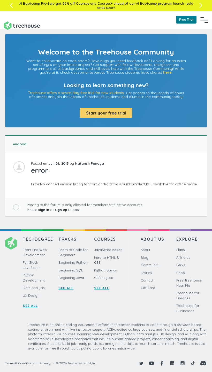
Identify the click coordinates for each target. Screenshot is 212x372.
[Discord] (203, 363)
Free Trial (186, 19)
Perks (180, 265)
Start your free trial (106, 113)
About (145, 250)
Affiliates (183, 257)
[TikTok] (192, 363)
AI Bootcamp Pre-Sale (37, 3)
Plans (180, 250)
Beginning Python (73, 262)
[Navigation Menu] (204, 20)
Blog (144, 257)
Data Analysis (33, 288)
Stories (146, 273)
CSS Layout (103, 278)
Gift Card (148, 288)
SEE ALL (30, 305)
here (167, 72)
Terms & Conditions (19, 363)
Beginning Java (71, 278)
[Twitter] (141, 363)
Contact (147, 280)
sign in (43, 210)
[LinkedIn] (172, 363)
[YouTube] (151, 363)
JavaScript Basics (108, 250)
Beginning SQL (70, 270)
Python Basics (105, 270)
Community (150, 265)
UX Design (31, 295)
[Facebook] (161, 363)
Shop (180, 273)
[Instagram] (182, 363)
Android (19, 144)
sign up (61, 210)
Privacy (45, 363)
